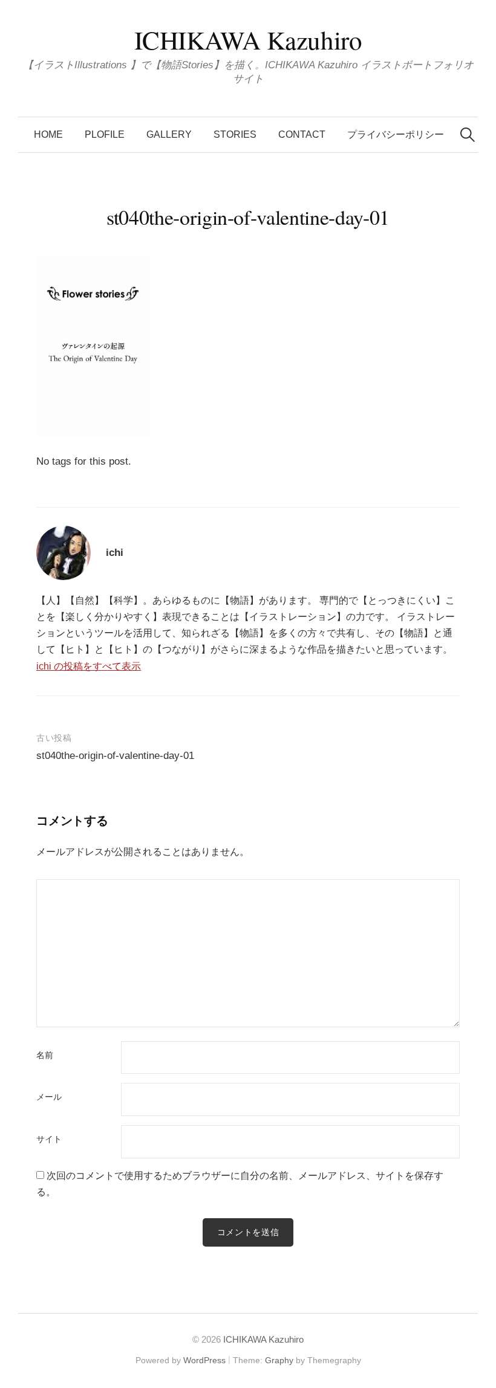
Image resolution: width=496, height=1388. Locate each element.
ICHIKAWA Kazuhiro (248, 39)
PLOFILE (105, 134)
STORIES (235, 134)
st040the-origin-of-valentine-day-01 (115, 755)
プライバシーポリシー (395, 134)
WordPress (204, 1360)
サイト (49, 1139)
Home (48, 134)
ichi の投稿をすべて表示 (88, 666)
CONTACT (301, 134)
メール (49, 1097)
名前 (44, 1055)
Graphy (279, 1360)
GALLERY (169, 134)
